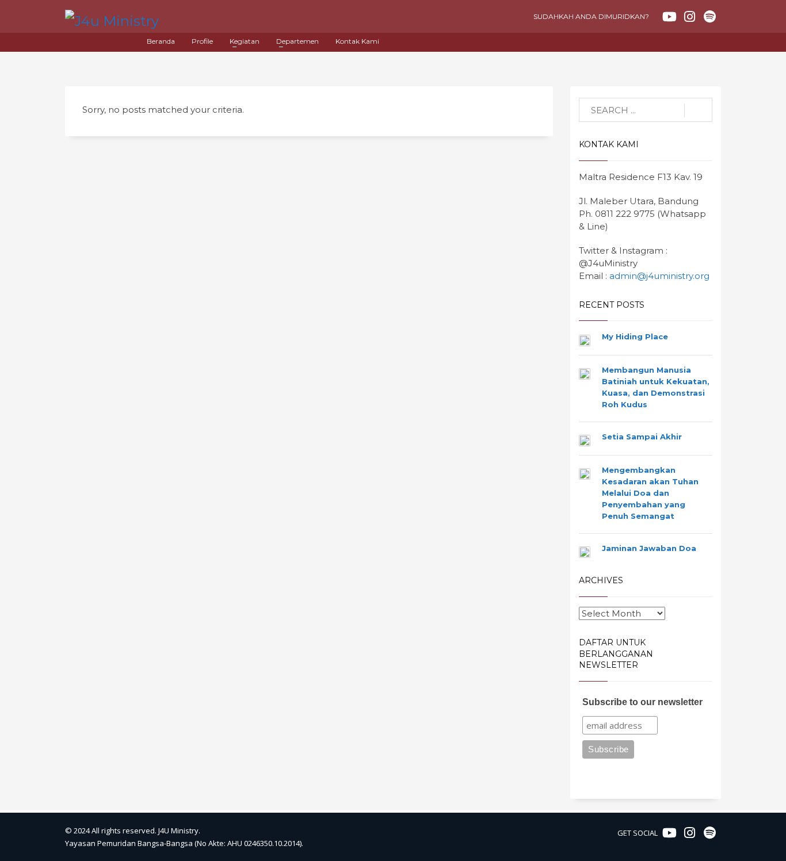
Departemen (297, 41)
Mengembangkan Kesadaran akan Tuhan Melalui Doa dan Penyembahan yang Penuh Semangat (650, 493)
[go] (698, 110)
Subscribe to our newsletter (642, 702)
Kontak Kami (357, 41)
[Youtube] (669, 16)
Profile (202, 41)
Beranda (161, 41)
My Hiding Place (635, 336)
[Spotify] (709, 16)
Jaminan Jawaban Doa (649, 548)
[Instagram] (689, 16)
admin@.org (659, 275)
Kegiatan (245, 41)
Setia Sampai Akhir (642, 436)
